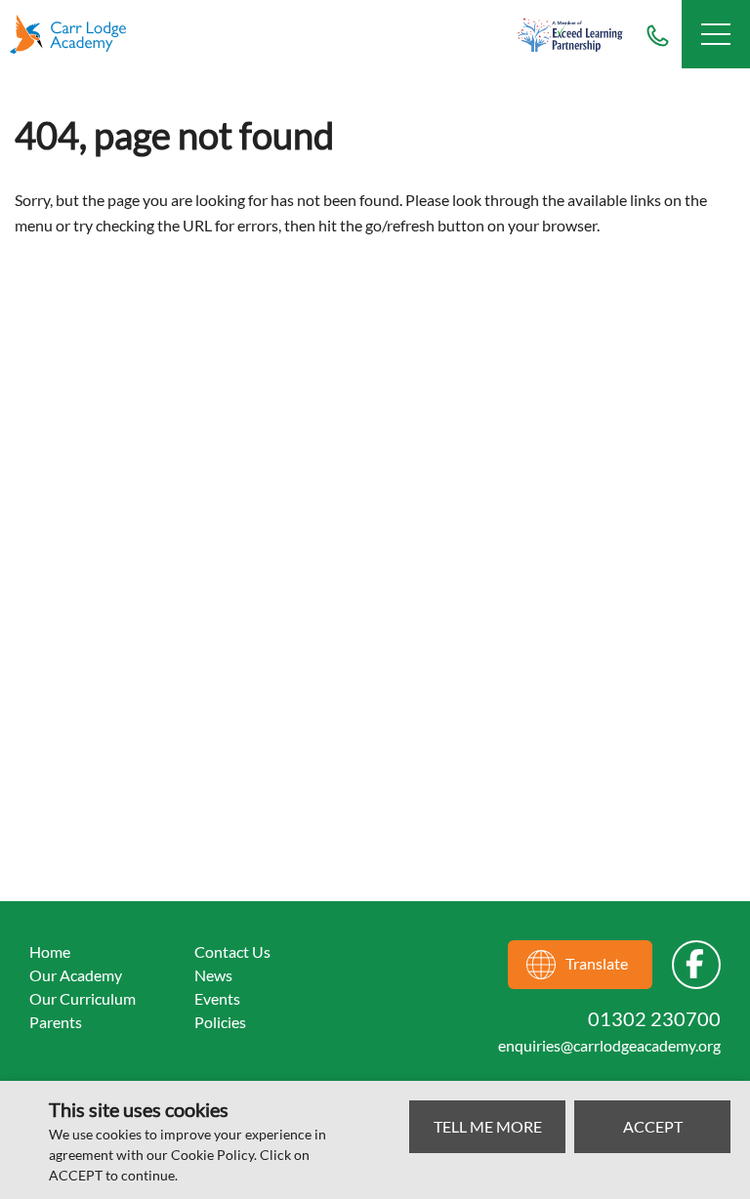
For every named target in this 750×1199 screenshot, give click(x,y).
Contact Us (232, 951)
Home (49, 951)
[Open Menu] (716, 34)
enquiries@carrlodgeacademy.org (609, 1045)
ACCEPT (653, 1126)
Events (217, 998)
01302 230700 (657, 34)
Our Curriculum (82, 998)
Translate (596, 963)
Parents (55, 1022)
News (213, 975)
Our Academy (75, 975)
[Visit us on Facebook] (696, 964)
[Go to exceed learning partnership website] (570, 35)
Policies (220, 1022)
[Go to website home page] (78, 34)
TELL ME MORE (488, 1126)
